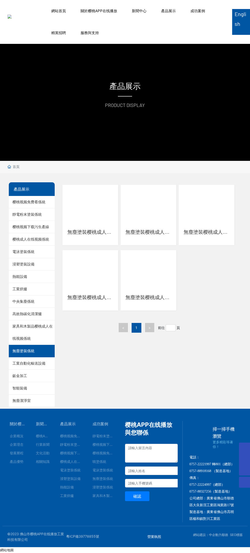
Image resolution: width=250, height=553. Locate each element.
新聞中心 (139, 11)
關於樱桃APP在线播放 (99, 11)
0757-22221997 (200, 464)
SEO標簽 (236, 535)
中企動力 (215, 535)
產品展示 (168, 11)
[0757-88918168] (244, 448)
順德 (225, 535)
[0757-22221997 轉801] (244, 459)
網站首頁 (58, 11)
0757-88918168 (200, 471)
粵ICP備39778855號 (82, 536)
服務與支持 (90, 32)
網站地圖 (7, 550)
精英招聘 (58, 32)
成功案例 (197, 11)
